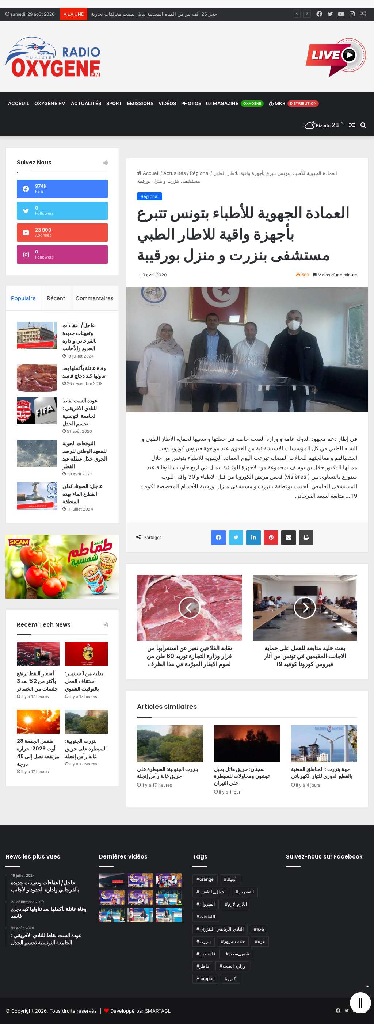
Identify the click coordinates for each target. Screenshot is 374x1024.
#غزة (260, 941)
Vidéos (167, 103)
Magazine (236, 103)
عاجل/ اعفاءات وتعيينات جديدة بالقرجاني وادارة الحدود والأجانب (79, 337)
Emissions (140, 103)
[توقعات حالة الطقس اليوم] (112, 897)
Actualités (86, 103)
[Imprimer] (306, 537)
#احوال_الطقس (210, 891)
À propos (205, 978)
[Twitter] (236, 537)
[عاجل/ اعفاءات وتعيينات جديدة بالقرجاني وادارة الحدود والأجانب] (37, 335)
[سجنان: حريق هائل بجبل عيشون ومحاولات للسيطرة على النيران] (247, 743)
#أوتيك (230, 879)
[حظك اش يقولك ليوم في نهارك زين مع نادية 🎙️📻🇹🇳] (112, 915)
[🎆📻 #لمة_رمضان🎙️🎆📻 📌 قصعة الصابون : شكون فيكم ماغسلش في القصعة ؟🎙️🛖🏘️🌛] (169, 880)
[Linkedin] (253, 537)
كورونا (230, 978)
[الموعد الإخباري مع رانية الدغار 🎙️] (140, 880)
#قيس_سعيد (237, 953)
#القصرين (245, 891)
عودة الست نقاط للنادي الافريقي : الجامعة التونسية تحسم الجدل (80, 412)
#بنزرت (203, 941)
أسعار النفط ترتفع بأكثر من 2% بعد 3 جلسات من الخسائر (37, 681)
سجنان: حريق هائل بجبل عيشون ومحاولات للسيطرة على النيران (242, 776)
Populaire (23, 298)
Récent (56, 298)
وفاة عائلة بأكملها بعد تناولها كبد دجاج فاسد (84, 371)
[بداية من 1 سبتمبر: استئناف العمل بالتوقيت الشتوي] (86, 654)
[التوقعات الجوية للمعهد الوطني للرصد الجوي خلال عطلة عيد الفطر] (37, 453)
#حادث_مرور (233, 941)
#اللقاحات (205, 916)
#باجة (259, 929)
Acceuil (18, 103)
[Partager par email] (288, 537)
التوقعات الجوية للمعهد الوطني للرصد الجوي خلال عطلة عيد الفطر (84, 455)
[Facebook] (218, 537)
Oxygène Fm (50, 103)
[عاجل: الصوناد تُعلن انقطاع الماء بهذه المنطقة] (37, 496)
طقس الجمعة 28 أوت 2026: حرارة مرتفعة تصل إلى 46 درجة (38, 752)
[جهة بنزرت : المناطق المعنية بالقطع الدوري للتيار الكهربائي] (324, 743)
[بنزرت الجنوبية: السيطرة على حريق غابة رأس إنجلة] (170, 743)
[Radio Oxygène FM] (53, 57)
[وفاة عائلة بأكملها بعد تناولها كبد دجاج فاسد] (37, 378)
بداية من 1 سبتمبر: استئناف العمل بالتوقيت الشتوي (84, 681)
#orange (205, 879)
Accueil (150, 173)
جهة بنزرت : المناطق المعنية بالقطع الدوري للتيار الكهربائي (321, 772)
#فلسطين (205, 953)
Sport (114, 103)
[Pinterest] (271, 537)
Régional (199, 173)
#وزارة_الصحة (232, 966)
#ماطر (202, 966)
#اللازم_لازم (236, 904)
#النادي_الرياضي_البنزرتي (220, 929)
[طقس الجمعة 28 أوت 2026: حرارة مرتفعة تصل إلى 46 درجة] (38, 722)
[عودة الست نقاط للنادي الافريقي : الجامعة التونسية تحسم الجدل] (37, 410)
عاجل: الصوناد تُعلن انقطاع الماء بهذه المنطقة (82, 493)
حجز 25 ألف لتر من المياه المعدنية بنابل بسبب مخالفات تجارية (154, 14)
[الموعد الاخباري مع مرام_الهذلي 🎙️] (140, 897)
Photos (191, 103)
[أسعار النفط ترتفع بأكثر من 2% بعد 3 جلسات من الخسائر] (38, 654)
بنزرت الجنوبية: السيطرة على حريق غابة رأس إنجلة (167, 772)
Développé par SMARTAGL (140, 1011)
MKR (295, 103)
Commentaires (95, 298)
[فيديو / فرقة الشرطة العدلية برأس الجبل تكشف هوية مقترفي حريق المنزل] (112, 880)
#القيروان (205, 904)
